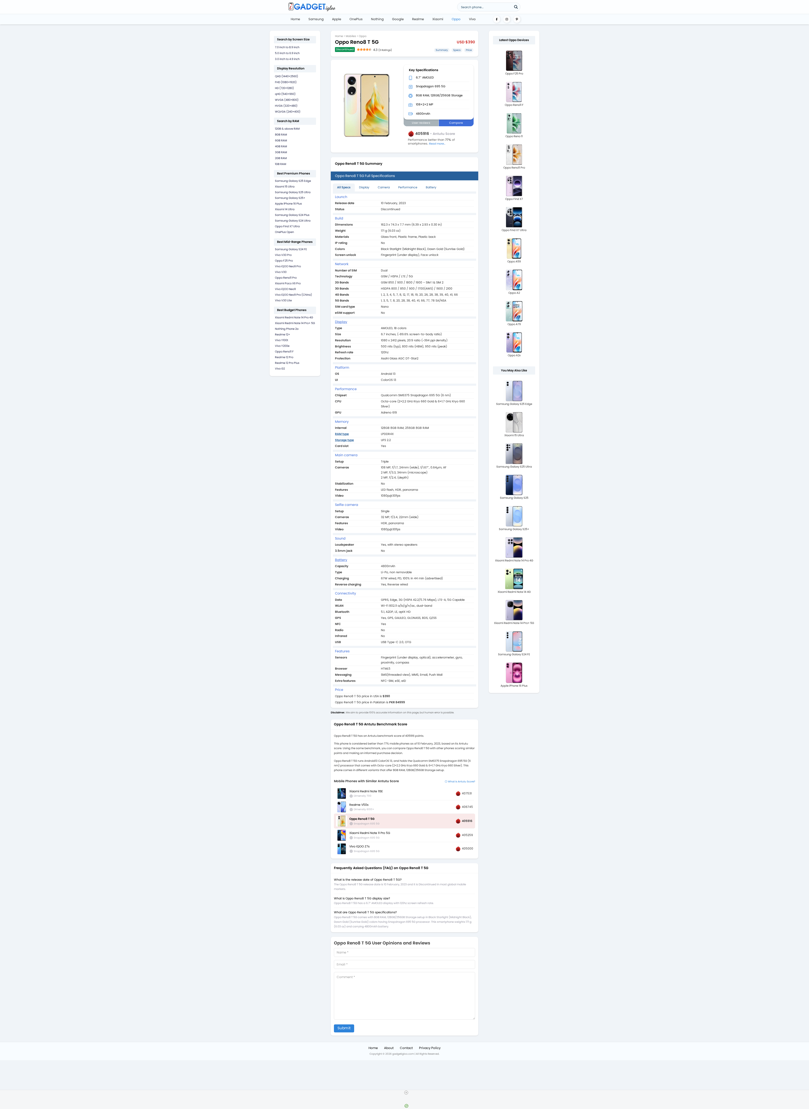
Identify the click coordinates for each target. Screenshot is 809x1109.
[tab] (344, 187)
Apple (336, 19)
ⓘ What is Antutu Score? (460, 781)
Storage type (344, 440)
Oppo (456, 19)
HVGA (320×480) (286, 106)
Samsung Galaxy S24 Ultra (293, 221)
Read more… (437, 144)
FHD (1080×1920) (286, 82)
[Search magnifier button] (516, 7)
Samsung (316, 19)
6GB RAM (281, 140)
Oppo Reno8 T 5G (362, 819)
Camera (384, 187)
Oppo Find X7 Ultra (287, 226)
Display (364, 187)
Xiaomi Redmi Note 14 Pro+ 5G (295, 323)
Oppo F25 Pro (284, 261)
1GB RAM (280, 164)
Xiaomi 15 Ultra (285, 187)
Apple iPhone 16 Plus (288, 204)
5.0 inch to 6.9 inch (287, 53)
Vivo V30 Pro (283, 255)
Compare (456, 123)
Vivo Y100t (281, 340)
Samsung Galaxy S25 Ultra (293, 192)
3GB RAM (281, 152)
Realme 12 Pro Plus (287, 363)
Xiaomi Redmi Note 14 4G (514, 592)
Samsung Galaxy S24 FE (291, 249)
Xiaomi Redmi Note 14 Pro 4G (294, 317)
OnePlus (356, 19)
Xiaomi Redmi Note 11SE (366, 791)
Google (398, 19)
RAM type (342, 434)
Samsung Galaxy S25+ (290, 198)
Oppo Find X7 (514, 199)
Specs (457, 50)
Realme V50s (358, 805)
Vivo (472, 19)
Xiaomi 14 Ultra (285, 209)
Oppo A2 (514, 293)
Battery (431, 187)
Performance (407, 187)
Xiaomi (437, 19)
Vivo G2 (280, 369)
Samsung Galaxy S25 (514, 498)
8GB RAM (281, 135)
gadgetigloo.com (403, 1054)
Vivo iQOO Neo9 (285, 289)
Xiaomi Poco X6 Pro (288, 283)
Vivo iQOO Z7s (359, 846)
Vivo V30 (281, 272)
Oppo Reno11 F (284, 352)
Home (295, 19)
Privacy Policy (430, 1048)
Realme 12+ (282, 334)
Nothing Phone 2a (287, 329)
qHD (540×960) (285, 94)
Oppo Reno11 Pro (286, 278)
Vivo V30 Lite (283, 300)
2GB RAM (281, 158)
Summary (442, 50)
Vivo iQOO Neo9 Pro (288, 266)
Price (469, 50)
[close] (406, 1092)
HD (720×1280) (284, 88)
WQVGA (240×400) (287, 112)
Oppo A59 (514, 261)
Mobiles (351, 36)
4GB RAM (281, 146)
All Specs (344, 187)
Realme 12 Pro (284, 357)
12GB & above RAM (287, 129)
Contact (406, 1048)
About (389, 1048)
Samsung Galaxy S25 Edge (293, 181)
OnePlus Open (284, 232)
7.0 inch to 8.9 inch (287, 47)
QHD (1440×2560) (286, 76)
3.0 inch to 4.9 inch (287, 59)
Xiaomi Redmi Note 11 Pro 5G (369, 833)
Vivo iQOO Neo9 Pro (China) (293, 295)
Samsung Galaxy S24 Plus (292, 215)
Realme (418, 19)
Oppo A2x (514, 355)
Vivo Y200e (282, 346)
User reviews (421, 123)
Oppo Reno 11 (514, 136)
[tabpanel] (404, 450)
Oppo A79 (514, 324)
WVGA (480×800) (287, 100)
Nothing (377, 19)
